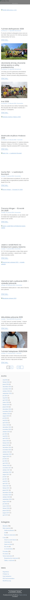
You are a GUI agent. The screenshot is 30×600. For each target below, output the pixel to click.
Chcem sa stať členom (10, 540)
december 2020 (7, 492)
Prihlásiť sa (6, 574)
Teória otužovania (7, 556)
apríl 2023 (5, 438)
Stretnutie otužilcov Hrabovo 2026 (13, 136)
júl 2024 (5, 418)
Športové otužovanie (9, 535)
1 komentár (19, 139)
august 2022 (6, 456)
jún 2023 (5, 434)
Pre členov (5, 553)
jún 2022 (5, 461)
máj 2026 (5, 380)
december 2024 (7, 409)
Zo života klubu (8, 549)
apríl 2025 (5, 400)
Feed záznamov (7, 576)
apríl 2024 (5, 422)
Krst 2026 (5, 101)
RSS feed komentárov (8, 578)
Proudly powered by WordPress (10, 595)
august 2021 (6, 474)
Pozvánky (5, 551)
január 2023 (6, 445)
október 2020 (6, 497)
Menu (15, 15)
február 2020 (6, 508)
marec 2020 (6, 506)
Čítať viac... (4, 40)
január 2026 (6, 384)
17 (18, 367)
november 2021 (7, 467)
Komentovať (18, 30)
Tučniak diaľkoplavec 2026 (12, 29)
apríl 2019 (5, 515)
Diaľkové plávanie (9, 530)
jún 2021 (5, 479)
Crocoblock (15, 596)
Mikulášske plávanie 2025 (12, 317)
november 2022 (7, 449)
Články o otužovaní (9, 560)
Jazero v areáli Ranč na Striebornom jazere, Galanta (13, 246)
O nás (4, 537)
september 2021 (7, 472)
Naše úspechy (6, 528)
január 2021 (6, 490)
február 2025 (6, 404)
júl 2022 (5, 458)
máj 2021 (5, 481)
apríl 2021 (5, 483)
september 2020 (7, 499)
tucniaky (3, 176)
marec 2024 (6, 425)
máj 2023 (5, 436)
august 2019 (6, 513)
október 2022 (6, 452)
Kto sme (6, 546)
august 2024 (6, 416)
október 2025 (6, 391)
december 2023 (7, 427)
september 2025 (7, 393)
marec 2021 (6, 485)
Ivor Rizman (4, 30)
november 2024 (7, 411)
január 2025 (6, 407)
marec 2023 (6, 440)
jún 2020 (5, 504)
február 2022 (6, 465)
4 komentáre (20, 103)
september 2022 (7, 454)
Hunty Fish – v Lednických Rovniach (12, 173)
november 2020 (7, 495)
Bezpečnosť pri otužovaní (11, 558)
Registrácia (6, 571)
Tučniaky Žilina (15, 9)
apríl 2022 (5, 463)
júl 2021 (5, 476)
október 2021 (6, 470)
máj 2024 (5, 420)
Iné (5, 532)
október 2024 (6, 413)
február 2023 (6, 443)
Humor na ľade (8, 544)
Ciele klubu (7, 542)
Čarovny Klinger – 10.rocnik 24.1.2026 (12, 209)
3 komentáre (18, 176)
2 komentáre (18, 248)
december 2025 (7, 386)
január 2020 (6, 510)
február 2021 (6, 488)
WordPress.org (7, 581)
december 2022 (7, 447)
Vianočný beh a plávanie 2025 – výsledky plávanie (15, 282)
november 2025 (7, 389)
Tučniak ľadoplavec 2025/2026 (14, 351)
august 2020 (6, 501)
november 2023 (7, 429)
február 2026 (6, 382)
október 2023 (6, 431)
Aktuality (5, 526)
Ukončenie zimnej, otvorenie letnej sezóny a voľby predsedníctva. (13, 65)
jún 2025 (5, 395)
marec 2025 (6, 402)
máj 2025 (5, 398)
